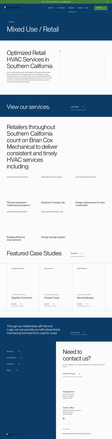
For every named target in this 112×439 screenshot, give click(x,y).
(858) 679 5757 (66, 2)
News (86, 8)
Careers (80, 8)
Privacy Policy (66, 429)
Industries (71, 8)
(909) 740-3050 (67, 414)
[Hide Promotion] (107, 1)
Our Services (61, 8)
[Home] (16, 7)
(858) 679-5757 (67, 398)
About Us (50, 8)
